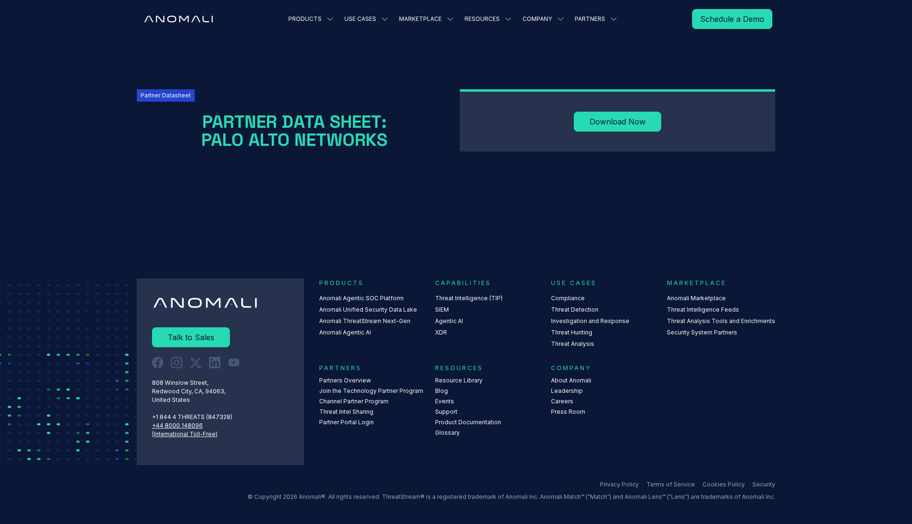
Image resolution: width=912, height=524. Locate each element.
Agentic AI (449, 320)
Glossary (447, 432)
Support (446, 411)
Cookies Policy (724, 484)
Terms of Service (670, 484)
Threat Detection (574, 309)
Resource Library (459, 380)
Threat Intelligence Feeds (703, 309)
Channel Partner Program (354, 401)
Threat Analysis (572, 343)
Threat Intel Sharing (346, 411)
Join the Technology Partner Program (371, 390)
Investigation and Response (590, 320)
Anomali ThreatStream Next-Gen (364, 320)
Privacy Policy (619, 484)
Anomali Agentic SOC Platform (361, 298)
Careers (562, 401)
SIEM (442, 309)
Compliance (568, 298)
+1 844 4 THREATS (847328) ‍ (193, 416)
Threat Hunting (571, 332)
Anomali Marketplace (696, 298)
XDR (441, 332)
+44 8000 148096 (177, 425)
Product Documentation (468, 422)
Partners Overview (345, 380)
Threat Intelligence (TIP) (469, 298)
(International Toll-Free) (185, 434)
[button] (311, 19)
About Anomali (571, 380)
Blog (441, 390)
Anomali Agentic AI (345, 332)
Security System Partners (702, 332)
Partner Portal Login (346, 422)
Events (444, 401)
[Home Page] (178, 19)
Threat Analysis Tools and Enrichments (721, 320)
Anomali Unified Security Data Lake (368, 309)
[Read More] (732, 19)
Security (763, 484)
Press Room (568, 411)
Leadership (567, 390)
